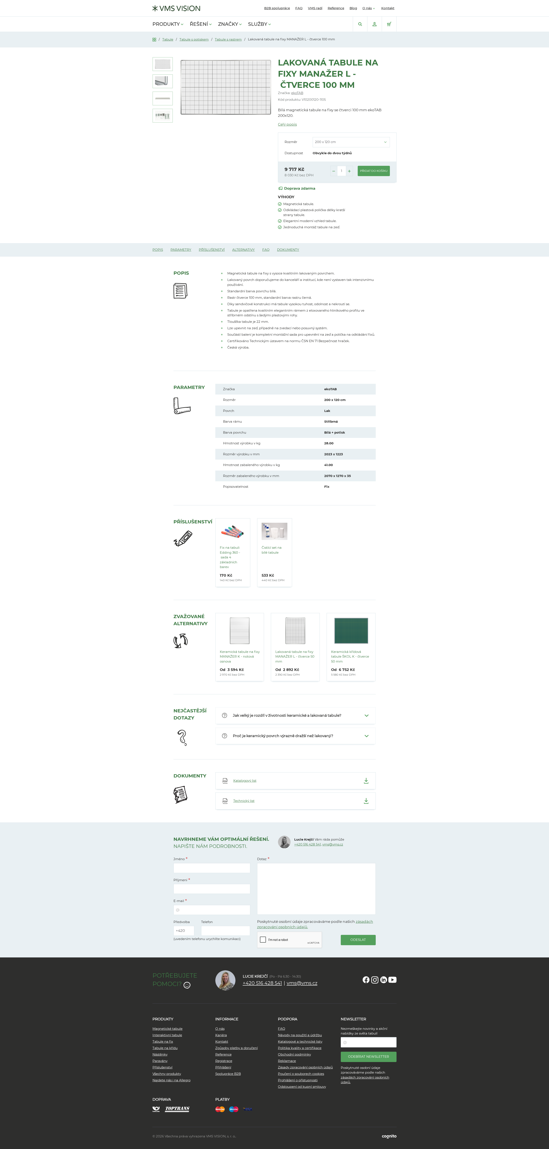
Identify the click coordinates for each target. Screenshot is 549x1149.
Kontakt (387, 8)
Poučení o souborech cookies (301, 1074)
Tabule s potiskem (194, 39)
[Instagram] (375, 980)
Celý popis (287, 124)
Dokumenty (288, 250)
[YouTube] (392, 980)
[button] (295, 715)
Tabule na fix (162, 1041)
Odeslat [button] (358, 940)
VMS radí (315, 8)
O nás (367, 8)
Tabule (167, 39)
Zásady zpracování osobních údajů (305, 1067)
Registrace (223, 1061)
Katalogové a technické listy (300, 1041)
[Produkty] (154, 39)
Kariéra (221, 1035)
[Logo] (176, 8)
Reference (336, 8)
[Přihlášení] (374, 24)
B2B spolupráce (277, 8)
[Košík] (389, 24)
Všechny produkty (166, 1074)
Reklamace (287, 1061)
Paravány (159, 1061)
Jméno (179, 859)
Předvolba (181, 922)
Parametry (180, 250)
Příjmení (180, 880)
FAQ (299, 8)
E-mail (178, 901)
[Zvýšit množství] (349, 171)
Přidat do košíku (374, 170)
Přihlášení (223, 1067)
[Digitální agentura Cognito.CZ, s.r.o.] (389, 1136)
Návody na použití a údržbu (300, 1035)
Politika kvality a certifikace (299, 1048)
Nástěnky (159, 1054)
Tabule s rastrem (228, 39)
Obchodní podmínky (294, 1054)
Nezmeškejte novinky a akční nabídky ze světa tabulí (364, 1031)
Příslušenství (212, 250)
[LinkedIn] (383, 980)
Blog (353, 8)
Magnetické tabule (167, 1029)
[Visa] (249, 1109)
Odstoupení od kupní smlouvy (302, 1087)
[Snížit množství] (333, 171)
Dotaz (262, 859)
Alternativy (243, 250)
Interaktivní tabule (167, 1035)
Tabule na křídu (165, 1048)
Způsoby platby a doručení (236, 1048)
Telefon (207, 922)
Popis (157, 250)
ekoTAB (297, 93)
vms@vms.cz (332, 844)
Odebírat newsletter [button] (368, 1057)
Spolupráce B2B (228, 1074)
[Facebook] (366, 980)
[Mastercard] (222, 1109)
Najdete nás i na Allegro (171, 1080)
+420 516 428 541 (307, 844)
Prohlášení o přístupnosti (298, 1080)
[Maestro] (236, 1109)
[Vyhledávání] (360, 24)
